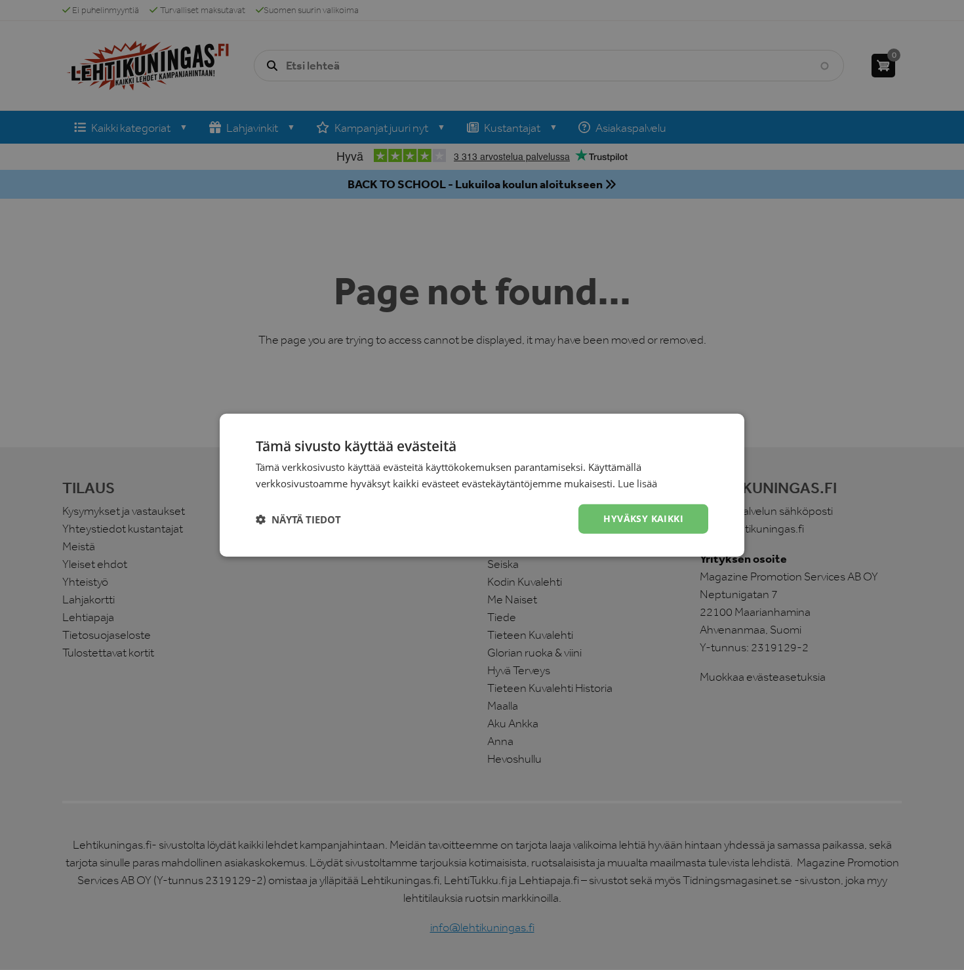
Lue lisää (637, 482)
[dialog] (482, 485)
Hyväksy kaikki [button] (643, 518)
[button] (298, 519)
